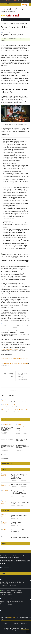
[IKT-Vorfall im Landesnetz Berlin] (5, 486)
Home (2, 23)
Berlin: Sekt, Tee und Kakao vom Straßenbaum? (19, 530)
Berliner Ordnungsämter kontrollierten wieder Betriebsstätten (14, 401)
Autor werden (27, 2)
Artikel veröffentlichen (21, 0)
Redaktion (4, 38)
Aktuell (6, 23)
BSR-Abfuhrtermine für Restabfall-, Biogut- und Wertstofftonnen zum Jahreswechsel (22, 376)
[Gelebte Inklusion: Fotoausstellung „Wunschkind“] (15, 599)
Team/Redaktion (4, 432)
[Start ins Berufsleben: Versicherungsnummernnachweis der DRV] (5, 502)
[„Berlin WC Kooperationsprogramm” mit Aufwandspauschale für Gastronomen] (23, 425)
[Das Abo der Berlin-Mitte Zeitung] (15, 611)
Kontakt (5, 623)
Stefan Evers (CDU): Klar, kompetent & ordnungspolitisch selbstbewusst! (22, 446)
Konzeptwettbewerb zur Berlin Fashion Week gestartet (12, 411)
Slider (5, 40)
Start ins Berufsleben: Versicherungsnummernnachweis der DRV (20, 502)
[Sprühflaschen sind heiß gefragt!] (5, 537)
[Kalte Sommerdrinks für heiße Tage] (15, 590)
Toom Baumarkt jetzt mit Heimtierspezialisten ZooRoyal (7, 437)
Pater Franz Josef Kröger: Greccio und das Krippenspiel (14, 363)
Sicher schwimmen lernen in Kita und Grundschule (12, 583)
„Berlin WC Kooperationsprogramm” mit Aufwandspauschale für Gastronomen (22, 430)
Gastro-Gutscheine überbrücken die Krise (8, 374)
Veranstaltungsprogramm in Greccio (10, 349)
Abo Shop (23, 628)
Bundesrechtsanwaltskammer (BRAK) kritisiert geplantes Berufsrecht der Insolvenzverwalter (7, 429)
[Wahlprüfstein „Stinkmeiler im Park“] (5, 515)
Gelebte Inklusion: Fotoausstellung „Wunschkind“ (11, 602)
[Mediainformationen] (15, 568)
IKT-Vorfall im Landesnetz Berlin (19, 484)
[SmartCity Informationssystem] (25, 4)
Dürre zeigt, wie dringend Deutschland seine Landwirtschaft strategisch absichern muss (21, 438)
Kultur (2, 40)
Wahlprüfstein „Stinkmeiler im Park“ (19, 515)
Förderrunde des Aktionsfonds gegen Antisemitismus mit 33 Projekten (7, 446)
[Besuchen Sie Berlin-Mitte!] (10, 15)
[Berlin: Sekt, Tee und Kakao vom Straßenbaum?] (5, 530)
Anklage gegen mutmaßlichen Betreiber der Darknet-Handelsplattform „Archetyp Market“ (19, 493)
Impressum (15, 623)
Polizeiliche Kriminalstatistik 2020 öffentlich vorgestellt (12, 406)
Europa (24, 38)
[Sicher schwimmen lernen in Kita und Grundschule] (15, 580)
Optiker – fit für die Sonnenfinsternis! (16, 523)
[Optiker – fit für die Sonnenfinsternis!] (5, 522)
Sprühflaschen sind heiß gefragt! (20, 537)
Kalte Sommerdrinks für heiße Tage (11, 592)
